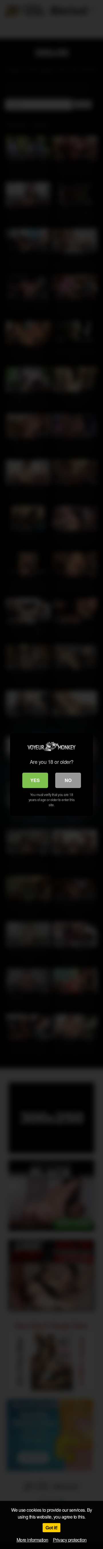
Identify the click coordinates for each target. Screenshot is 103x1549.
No (68, 780)
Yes (35, 780)
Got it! (51, 1527)
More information (32, 1539)
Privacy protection (70, 1539)
